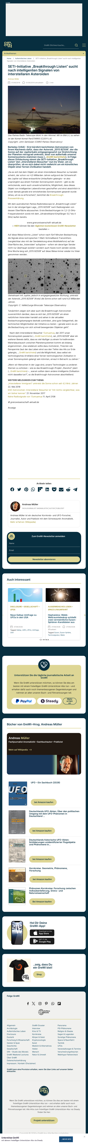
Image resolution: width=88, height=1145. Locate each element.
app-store (42, 933)
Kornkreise (36, 1034)
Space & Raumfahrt (58, 609)
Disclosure (16, 606)
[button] (12, 489)
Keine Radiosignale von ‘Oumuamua (25, 396)
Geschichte (11, 1046)
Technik (61, 1043)
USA (12, 632)
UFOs (12, 609)
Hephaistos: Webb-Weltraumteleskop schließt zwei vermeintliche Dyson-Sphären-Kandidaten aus (62, 619)
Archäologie (12, 1028)
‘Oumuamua (49, 333)
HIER (16, 226)
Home (9, 58)
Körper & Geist (38, 1037)
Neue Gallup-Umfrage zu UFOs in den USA (23, 616)
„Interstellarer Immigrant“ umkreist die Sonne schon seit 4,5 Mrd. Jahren (43, 383)
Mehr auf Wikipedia (18, 749)
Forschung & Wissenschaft (18, 1040)
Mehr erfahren (70, 701)
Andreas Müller (13, 79)
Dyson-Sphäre (65, 632)
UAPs (24, 630)
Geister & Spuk (13, 1043)
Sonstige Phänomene (67, 1037)
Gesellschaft (31, 606)
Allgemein (11, 1025)
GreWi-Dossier (38, 1025)
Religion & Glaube (65, 1031)
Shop (39, 974)
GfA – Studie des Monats (17, 1052)
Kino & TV (36, 1031)
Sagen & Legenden (66, 1034)
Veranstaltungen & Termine (69, 1049)
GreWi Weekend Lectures (18, 1054)
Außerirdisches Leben (23, 58)
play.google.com (42, 941)
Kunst (34, 1043)
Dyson (56, 632)
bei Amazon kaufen (43, 802)
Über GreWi (12, 1057)
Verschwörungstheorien (68, 1052)
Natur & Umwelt (39, 1054)
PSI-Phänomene (64, 1028)
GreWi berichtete (56, 157)
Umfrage (35, 630)
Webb (62, 635)
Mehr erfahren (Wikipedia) (23, 522)
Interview (36, 1028)
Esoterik (10, 1037)
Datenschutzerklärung (16, 1060)
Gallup (19, 630)
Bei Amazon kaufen (42, 901)
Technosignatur (53, 635)
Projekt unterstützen (44, 1120)
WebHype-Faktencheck (68, 1054)
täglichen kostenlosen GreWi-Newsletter (55, 226)
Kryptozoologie (39, 1040)
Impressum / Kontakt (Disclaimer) (21, 1063)
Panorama (62, 1025)
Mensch (35, 1052)
